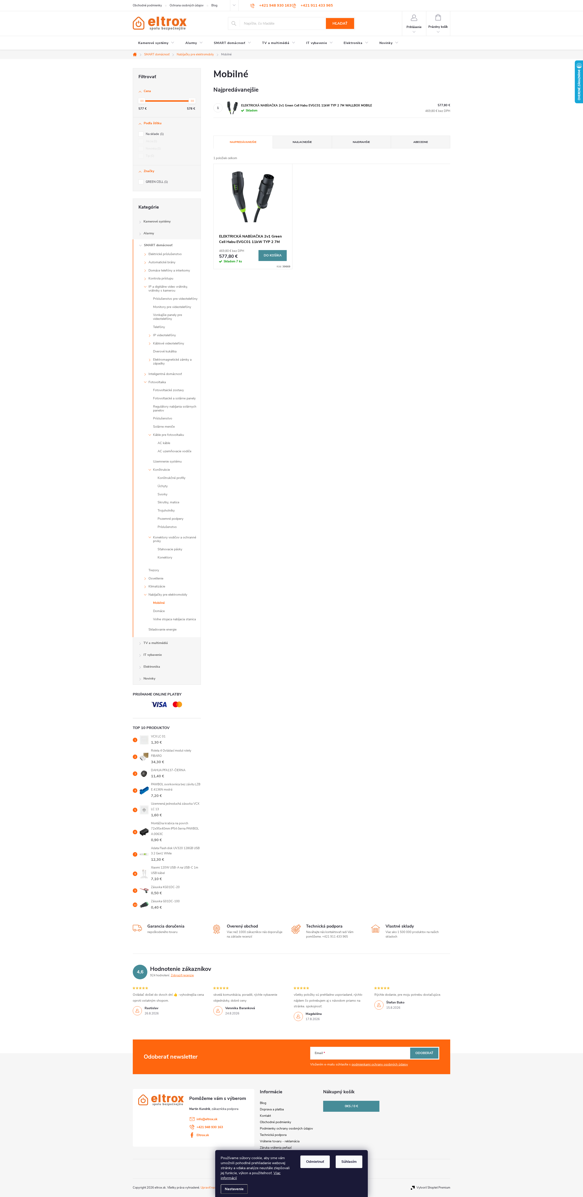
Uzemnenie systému (167, 461)
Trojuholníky (166, 510)
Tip (149, 156)
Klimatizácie (156, 586)
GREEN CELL (156, 182)
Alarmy (148, 233)
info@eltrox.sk (207, 1119)
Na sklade (154, 134)
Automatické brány (161, 262)
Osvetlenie (155, 578)
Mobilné (159, 603)
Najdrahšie (361, 142)
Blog (214, 5)
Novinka (153, 149)
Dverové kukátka (164, 351)
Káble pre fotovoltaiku (168, 435)
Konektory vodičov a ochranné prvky (174, 539)
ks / (351, 1106)
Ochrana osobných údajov (187, 5)
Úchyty (163, 486)
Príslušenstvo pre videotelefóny (175, 299)
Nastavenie (234, 1189)
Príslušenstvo (162, 418)
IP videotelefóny (164, 335)
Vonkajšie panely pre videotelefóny (167, 317)
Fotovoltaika (157, 382)
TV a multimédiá (155, 643)
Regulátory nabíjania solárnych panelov (174, 408)
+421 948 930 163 (210, 1127)
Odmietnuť (315, 1161)
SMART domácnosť (158, 245)
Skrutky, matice (168, 502)
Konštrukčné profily (171, 478)
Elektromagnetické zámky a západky (172, 361)
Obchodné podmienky (147, 5)
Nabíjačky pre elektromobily (167, 594)
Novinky (149, 678)
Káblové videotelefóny (168, 343)
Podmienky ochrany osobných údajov (286, 1128)
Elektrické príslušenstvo (165, 254)
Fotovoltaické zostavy (168, 390)
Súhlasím (349, 1161)
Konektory (165, 557)
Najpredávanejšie (243, 142)
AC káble (164, 443)
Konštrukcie (161, 470)
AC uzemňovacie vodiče (174, 451)
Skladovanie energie (162, 629)
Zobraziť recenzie (182, 975)
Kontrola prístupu (160, 278)
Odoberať (424, 1053)
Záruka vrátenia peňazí (276, 1147)
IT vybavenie (152, 655)
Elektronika (151, 666)
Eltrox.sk (203, 1135)
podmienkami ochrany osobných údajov (380, 1064)
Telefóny (159, 327)
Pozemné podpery (170, 519)
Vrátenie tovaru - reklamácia (279, 1141)
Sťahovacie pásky (170, 549)
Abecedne (420, 142)
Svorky (162, 494)
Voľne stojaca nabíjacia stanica (174, 619)
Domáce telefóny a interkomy (169, 270)
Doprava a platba (272, 1109)
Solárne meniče (164, 426)
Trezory (153, 570)
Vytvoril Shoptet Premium (433, 1188)
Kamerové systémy (157, 221)
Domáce (159, 611)
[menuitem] (156, 43)
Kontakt (265, 1116)
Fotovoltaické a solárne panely (174, 398)
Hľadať (340, 23)
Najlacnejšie (302, 142)
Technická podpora (273, 1135)
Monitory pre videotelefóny (172, 307)
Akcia (151, 141)
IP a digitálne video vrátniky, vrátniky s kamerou (168, 288)
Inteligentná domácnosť (165, 374)
